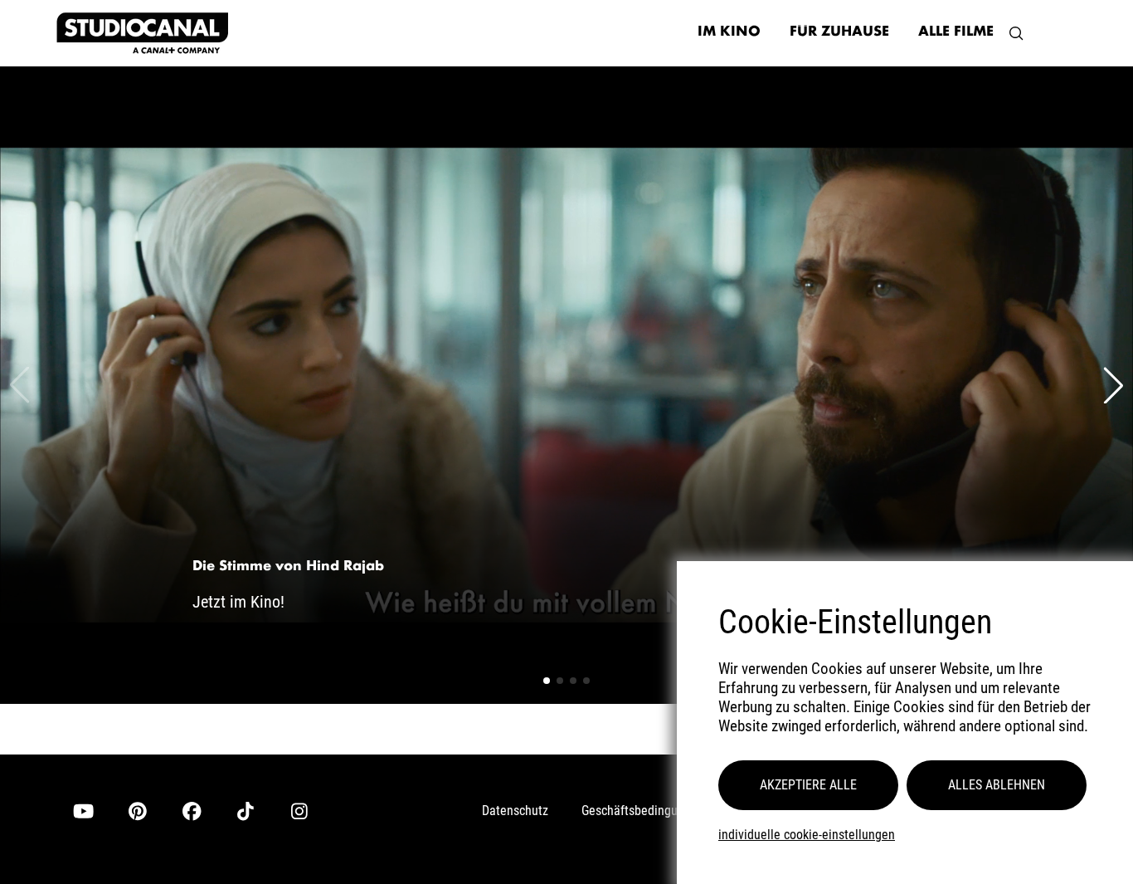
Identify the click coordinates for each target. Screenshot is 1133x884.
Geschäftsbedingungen (642, 810)
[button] (1016, 33)
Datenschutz (515, 810)
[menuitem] (729, 33)
